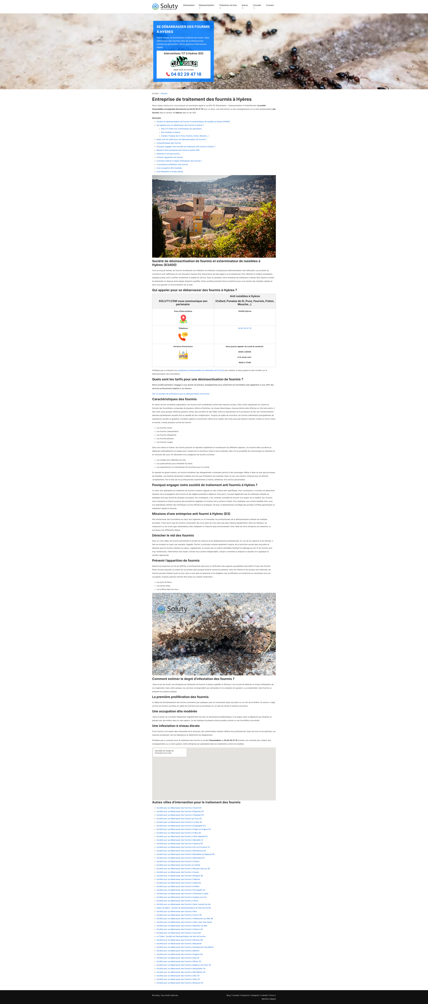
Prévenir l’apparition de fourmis (170, 157)
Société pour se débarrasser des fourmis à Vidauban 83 (180, 815)
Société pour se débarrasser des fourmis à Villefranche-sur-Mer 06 (185, 918)
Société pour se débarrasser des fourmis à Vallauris (178, 879)
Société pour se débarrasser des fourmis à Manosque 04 (181, 858)
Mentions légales (269, 999)
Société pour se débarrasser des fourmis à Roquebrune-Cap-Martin (185, 947)
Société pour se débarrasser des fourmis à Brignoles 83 (180, 811)
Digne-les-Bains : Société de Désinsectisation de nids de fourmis (184, 908)
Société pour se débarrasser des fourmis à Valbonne (179, 883)
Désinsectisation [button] (206, 5)
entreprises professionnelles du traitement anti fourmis (200, 370)
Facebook (245, 995)
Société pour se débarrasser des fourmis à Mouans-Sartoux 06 (183, 868)
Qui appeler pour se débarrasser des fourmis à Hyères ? (180, 125)
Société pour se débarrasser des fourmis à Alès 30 (178, 976)
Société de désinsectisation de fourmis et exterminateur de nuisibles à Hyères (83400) (193, 121)
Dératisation (189, 5)
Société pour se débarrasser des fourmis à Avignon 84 (180, 954)
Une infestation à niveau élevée (170, 171)
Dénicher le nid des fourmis (168, 154)
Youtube (235, 995)
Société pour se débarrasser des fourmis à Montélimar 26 (181, 972)
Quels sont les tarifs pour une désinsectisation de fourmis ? (182, 139)
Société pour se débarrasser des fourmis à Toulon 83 (179, 808)
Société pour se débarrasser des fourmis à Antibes (178, 886)
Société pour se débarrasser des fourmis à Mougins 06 (180, 876)
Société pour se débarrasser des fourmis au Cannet (178, 865)
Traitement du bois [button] (228, 5)
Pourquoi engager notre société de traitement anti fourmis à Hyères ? (186, 146)
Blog (228, 995)
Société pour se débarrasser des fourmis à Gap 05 (178, 958)
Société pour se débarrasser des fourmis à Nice (177, 911)
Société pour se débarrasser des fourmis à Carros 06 (179, 915)
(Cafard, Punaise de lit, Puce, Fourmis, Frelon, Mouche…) (185, 136)
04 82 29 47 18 (186, 74)
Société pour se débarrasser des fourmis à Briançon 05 (180, 983)
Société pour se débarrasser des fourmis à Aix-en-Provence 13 (183, 847)
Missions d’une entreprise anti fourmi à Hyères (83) (178, 150)
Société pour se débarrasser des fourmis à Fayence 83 (180, 843)
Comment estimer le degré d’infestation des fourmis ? (179, 161)
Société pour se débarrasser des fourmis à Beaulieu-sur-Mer (182, 926)
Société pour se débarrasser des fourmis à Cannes (178, 861)
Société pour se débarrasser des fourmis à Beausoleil (179, 943)
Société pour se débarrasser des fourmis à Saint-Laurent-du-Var (184, 904)
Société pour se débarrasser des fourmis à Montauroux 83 (181, 851)
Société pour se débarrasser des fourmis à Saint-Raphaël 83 (182, 836)
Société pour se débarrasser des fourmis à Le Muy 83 (179, 822)
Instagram (255, 995)
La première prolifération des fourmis (172, 164)
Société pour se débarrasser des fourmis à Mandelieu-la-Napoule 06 (185, 854)
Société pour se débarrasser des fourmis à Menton (178, 951)
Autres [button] (245, 5)
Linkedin (264, 995)
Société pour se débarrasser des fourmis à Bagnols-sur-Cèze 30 (184, 965)
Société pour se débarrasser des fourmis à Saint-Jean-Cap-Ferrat (184, 922)
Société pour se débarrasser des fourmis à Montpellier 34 (181, 968)
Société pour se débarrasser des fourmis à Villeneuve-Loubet (182, 893)
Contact (270, 5)
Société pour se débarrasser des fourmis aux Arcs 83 (179, 818)
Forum (272, 995)
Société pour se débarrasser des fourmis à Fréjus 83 (179, 833)
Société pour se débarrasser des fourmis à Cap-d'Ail (179, 933)
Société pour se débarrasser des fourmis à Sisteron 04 (180, 929)
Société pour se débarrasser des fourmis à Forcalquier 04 (181, 890)
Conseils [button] (257, 5)
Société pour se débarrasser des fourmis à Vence (177, 901)
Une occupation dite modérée (169, 168)
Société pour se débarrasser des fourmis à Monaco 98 (180, 940)
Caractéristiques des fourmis (169, 143)
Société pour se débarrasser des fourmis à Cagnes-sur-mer (182, 897)
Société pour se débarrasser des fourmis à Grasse (178, 872)
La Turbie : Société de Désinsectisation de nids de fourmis (181, 936)
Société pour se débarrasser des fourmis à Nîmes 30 (179, 961)
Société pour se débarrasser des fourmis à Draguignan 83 (181, 826)
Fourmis (164, 93)
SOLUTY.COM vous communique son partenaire (181, 129)
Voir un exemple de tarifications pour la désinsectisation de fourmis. (181, 394)
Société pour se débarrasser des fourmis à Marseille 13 (180, 840)
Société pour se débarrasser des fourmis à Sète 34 (178, 979)
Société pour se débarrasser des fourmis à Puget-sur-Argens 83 (184, 829)
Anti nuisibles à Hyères (170, 132)
